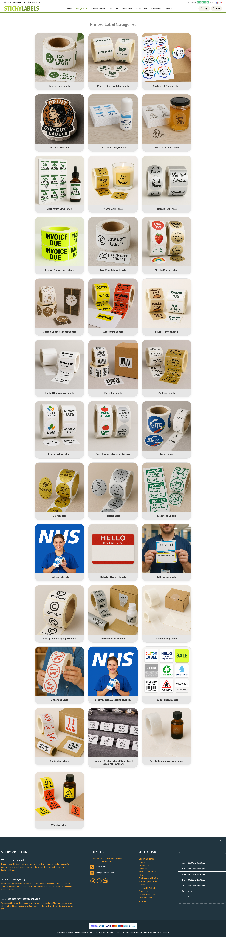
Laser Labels (141, 8)
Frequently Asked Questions (147, 889)
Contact (168, 8)
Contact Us (144, 865)
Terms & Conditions (148, 871)
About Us (143, 868)
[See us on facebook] (99, 880)
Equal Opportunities (148, 881)
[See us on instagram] (105, 880)
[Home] (22, 8)
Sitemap (142, 901)
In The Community (147, 894)
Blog (141, 875)
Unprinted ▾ (127, 8)
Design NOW (81, 8)
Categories (156, 8)
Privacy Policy (145, 897)
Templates (113, 8)
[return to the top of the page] (220, 841)
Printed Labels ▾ (98, 8)
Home (69, 8)
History (142, 884)
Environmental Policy (148, 878)
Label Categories (146, 858)
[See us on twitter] (92, 880)
